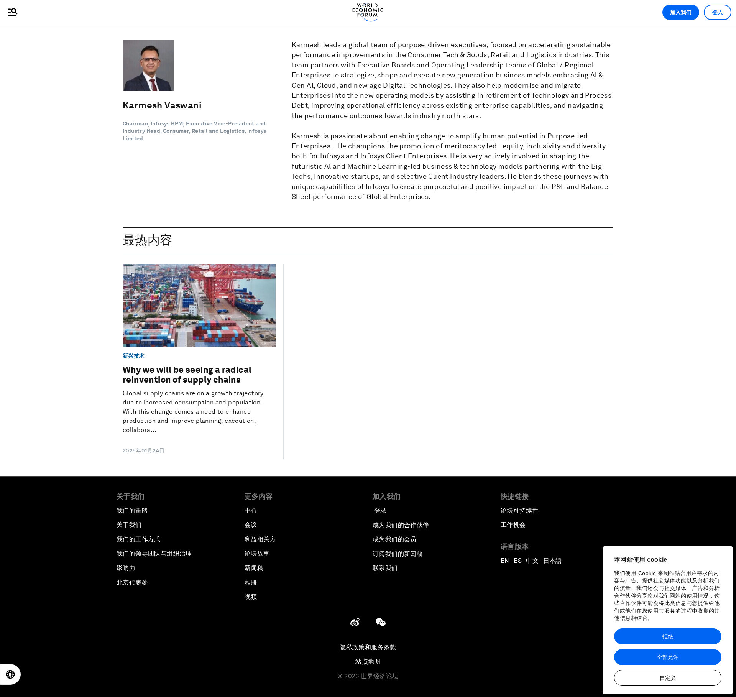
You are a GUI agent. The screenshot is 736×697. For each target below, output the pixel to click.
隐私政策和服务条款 (368, 647)
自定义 (668, 678)
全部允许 (667, 657)
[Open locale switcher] (10, 674)
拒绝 (667, 636)
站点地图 (368, 661)
